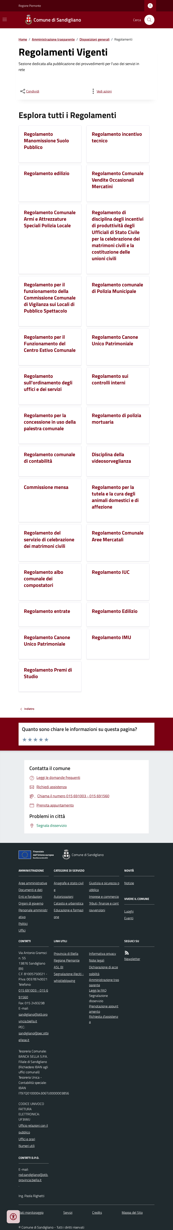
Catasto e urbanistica (68, 903)
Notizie (129, 883)
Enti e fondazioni (30, 896)
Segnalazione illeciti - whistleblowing (69, 977)
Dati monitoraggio (31, 1212)
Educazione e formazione (68, 913)
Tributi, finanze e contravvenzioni (104, 907)
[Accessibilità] (13, 1216)
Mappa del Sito (132, 1212)
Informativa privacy (102, 953)
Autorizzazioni (63, 896)
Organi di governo (31, 903)
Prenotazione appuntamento (103, 1009)
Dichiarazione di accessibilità (103, 970)
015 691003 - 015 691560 (33, 994)
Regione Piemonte (30, 5)
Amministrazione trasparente (53, 39)
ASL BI (58, 967)
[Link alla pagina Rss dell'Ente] (126, 952)
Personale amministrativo (33, 913)
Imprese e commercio (104, 896)
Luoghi (129, 911)
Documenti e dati (30, 889)
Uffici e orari (27, 1139)
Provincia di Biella (66, 953)
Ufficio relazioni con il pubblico (33, 1129)
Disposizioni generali (94, 39)
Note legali (96, 960)
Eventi (128, 918)
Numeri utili (27, 1145)
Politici (23, 923)
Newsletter (132, 958)
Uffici (22, 930)
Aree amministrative (33, 883)
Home (23, 39)
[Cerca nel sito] (147, 20)
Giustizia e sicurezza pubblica (104, 886)
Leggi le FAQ (98, 990)
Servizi (67, 1212)
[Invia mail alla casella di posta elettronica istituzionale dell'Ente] (34, 1018)
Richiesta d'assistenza (103, 1019)
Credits (97, 1212)
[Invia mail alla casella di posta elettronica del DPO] (34, 1177)
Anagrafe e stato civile (69, 886)
